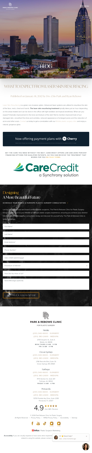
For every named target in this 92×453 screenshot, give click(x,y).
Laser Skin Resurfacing (11, 105)
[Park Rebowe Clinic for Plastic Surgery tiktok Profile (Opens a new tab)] (44, 424)
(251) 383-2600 (40, 336)
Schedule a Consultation (21, 295)
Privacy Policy (35, 418)
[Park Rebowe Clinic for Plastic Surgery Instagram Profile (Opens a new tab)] (52, 424)
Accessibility (64, 418)
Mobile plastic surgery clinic (66, 121)
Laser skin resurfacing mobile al (53, 72)
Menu (86, 6)
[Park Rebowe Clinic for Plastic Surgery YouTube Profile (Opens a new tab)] (38, 424)
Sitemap (74, 418)
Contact (23, 121)
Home (26, 72)
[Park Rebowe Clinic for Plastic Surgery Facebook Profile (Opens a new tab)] (32, 424)
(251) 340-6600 (40, 333)
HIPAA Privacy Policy (50, 418)
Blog (33, 72)
